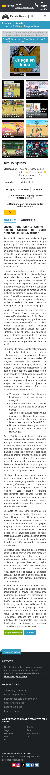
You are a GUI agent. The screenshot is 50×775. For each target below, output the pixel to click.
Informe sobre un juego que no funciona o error (26, 196)
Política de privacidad (14, 694)
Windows (8, 733)
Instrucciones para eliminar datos (20, 699)
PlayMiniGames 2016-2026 (17, 753)
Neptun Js (33, 40)
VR (5, 740)
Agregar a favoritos (18, 189)
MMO (6, 736)
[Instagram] (18, 765)
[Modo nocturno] (10, 212)
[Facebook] (32, 765)
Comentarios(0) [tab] (28, 219)
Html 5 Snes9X (22, 40)
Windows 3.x (33, 733)
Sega (6, 730)
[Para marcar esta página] (37, 5)
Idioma (10, 6)
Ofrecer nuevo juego (14, 703)
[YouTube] (13, 765)
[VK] (36, 765)
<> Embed (38, 189)
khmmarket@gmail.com (15, 676)
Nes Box (43, 39)
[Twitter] (27, 765)
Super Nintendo (13, 632)
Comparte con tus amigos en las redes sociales (26, 205)
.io (28, 736)
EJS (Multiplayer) (9, 40)
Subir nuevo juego (13, 707)
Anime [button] (30, 632)
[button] (32, 16)
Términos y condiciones (16, 690)
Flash (30, 727)
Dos (29, 730)
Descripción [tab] (10, 219)
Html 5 (7, 727)
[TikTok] (22, 765)
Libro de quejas (11, 711)
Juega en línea (25, 62)
